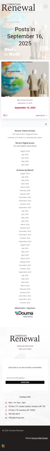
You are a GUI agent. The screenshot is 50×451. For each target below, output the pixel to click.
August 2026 (25, 151)
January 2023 (25, 292)
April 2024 (25, 255)
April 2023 (25, 282)
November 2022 (25, 299)
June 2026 (25, 158)
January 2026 (25, 194)
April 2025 (25, 221)
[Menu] (46, 6)
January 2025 (25, 228)
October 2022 (25, 302)
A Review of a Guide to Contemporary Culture (25, 137)
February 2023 (25, 289)
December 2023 (25, 265)
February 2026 (25, 190)
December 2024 (25, 231)
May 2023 (25, 279)
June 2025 (25, 214)
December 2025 (25, 197)
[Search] (46, 124)
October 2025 (25, 204)
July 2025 (25, 211)
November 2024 (25, 235)
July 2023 (25, 275)
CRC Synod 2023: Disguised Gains (25, 134)
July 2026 (25, 154)
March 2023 (25, 285)
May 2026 (25, 161)
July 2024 (25, 248)
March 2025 (25, 224)
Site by (28, 438)
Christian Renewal (26, 100)
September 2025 (25, 207)
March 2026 (25, 187)
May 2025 (25, 218)
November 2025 (25, 201)
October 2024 (25, 238)
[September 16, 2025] (25, 79)
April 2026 (25, 165)
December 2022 (25, 296)
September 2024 (25, 241)
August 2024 (25, 245)
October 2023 (25, 269)
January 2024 (25, 262)
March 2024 (25, 258)
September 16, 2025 (25, 103)
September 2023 (25, 272)
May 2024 (25, 252)
